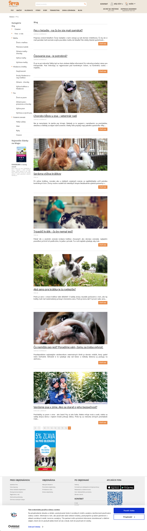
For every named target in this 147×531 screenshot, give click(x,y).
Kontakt (104, 4)
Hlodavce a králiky (20, 67)
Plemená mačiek (22, 47)
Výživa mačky (21, 58)
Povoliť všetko (129, 511)
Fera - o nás (19, 34)
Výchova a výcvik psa (24, 113)
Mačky (19, 10)
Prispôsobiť (127, 517)
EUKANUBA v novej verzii (19, 165)
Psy (12, 10)
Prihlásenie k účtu (47, 489)
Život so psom (21, 97)
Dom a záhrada (68, 10)
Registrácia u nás (14, 494)
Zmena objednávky (47, 492)
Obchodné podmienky (16, 497)
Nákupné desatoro (47, 484)
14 (59, 428)
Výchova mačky (22, 62)
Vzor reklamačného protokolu (83, 492)
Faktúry (77, 484)
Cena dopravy (14, 487)
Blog (80, 10)
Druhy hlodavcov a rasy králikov (23, 76)
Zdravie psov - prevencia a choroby (23, 103)
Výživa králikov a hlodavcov (22, 87)
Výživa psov (20, 108)
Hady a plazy (21, 122)
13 (55, 428)
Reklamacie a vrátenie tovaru (83, 489)
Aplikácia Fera (14, 484)
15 (62, 428)
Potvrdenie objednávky (48, 487)
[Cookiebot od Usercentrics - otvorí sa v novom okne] (14, 526)
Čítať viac (102, 44)
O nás (76, 503)
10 (44, 428)
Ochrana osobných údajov (17, 499)
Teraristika (55, 10)
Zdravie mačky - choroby (22, 52)
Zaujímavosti (21, 71)
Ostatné (17, 29)
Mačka (15, 38)
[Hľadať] (85, 4)
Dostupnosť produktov (16, 492)
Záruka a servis (79, 494)
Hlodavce (29, 10)
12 (51, 428)
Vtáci (18, 126)
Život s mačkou (21, 42)
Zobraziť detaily (34, 527)
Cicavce (19, 135)
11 (48, 428)
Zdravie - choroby (22, 82)
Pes (14, 93)
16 (66, 428)
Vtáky (38, 10)
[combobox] (61, 4)
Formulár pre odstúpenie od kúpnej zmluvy (87, 487)
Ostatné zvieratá (19, 117)
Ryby (45, 10)
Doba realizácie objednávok (18, 489)
